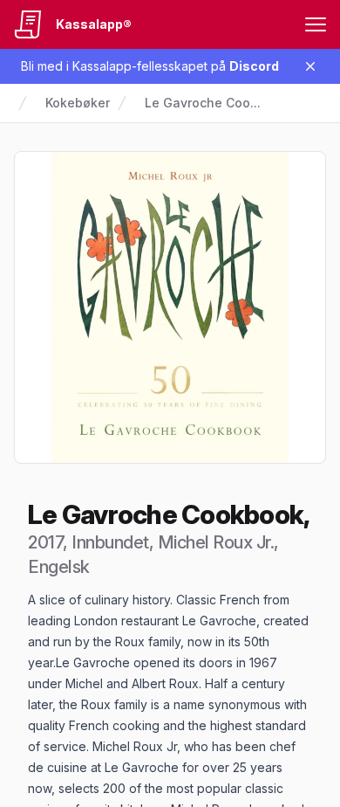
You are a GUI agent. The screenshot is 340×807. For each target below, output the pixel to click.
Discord (254, 66)
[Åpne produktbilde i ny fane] (170, 307)
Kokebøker (77, 102)
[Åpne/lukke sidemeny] (315, 24)
